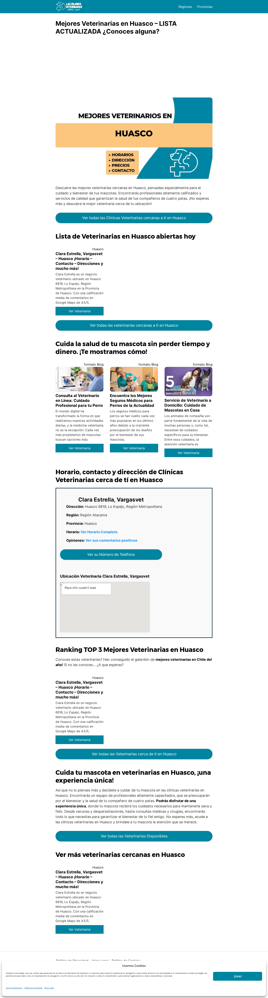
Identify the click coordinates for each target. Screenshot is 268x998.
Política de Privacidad (33, 988)
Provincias (204, 7)
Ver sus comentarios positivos (111, 540)
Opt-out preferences (14, 988)
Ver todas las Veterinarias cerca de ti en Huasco (134, 754)
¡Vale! (238, 976)
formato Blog (94, 364)
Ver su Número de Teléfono (111, 554)
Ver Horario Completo (99, 532)
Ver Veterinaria (79, 311)
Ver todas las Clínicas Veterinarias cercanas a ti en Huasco (134, 217)
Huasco (98, 249)
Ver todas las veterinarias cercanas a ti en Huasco (134, 325)
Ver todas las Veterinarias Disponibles (134, 836)
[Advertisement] (134, 68)
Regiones (185, 7)
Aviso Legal (49, 988)
